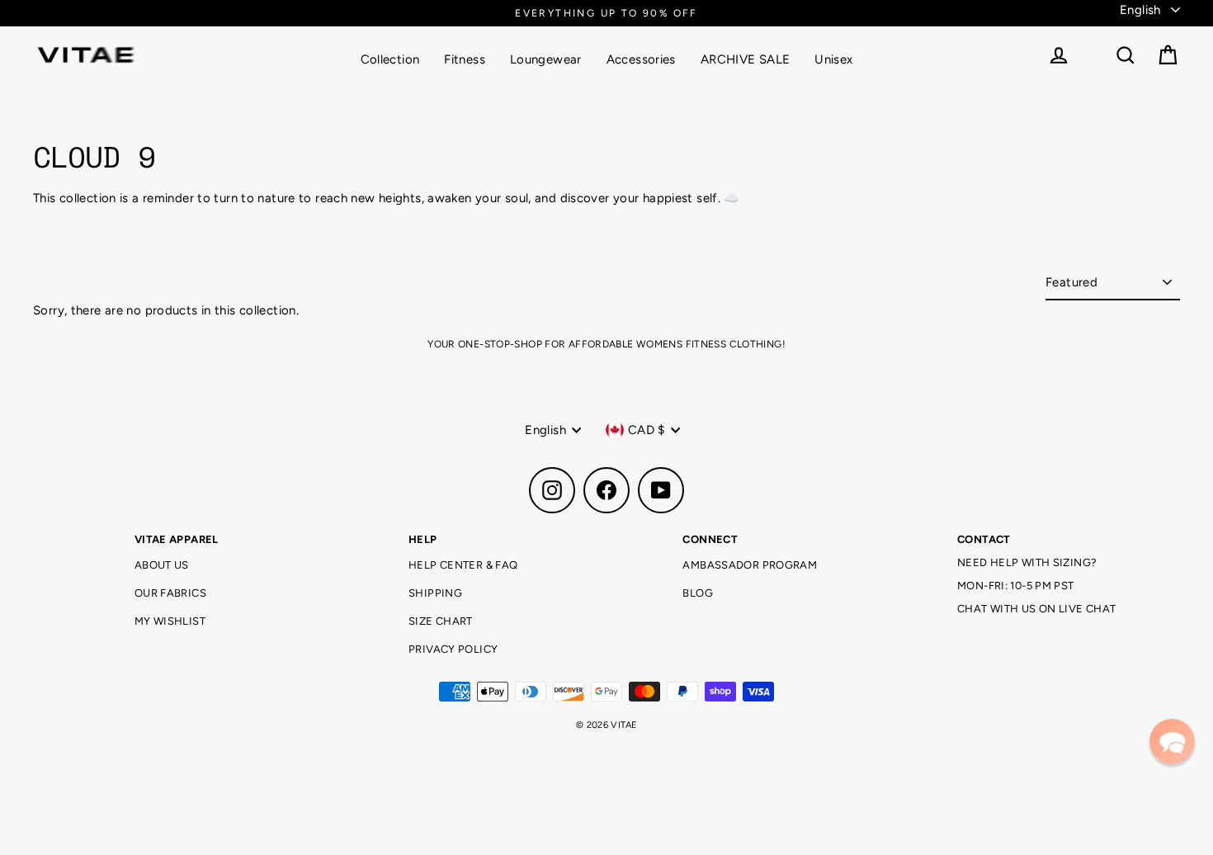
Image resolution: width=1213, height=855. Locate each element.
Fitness (464, 59)
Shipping (435, 593)
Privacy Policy (453, 649)
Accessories (641, 59)
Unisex (833, 59)
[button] (1172, 741)
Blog (697, 593)
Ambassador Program (749, 565)
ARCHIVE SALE (746, 59)
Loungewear (546, 59)
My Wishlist (170, 621)
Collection (390, 59)
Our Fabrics (170, 593)
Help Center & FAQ (462, 565)
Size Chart (440, 621)
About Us (162, 565)
